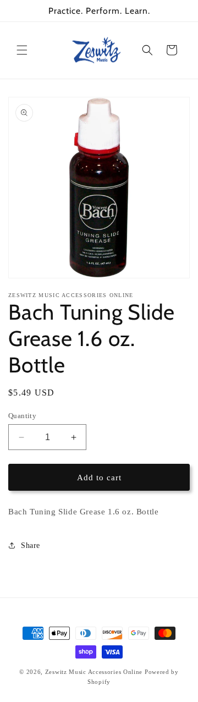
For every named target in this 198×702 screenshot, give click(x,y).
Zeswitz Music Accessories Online (93, 671)
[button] (22, 50)
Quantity (22, 416)
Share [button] (30, 545)
